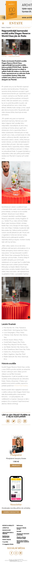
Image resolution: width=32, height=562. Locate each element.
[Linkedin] (20, 553)
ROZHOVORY (6, 530)
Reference (20, 525)
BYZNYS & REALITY (8, 525)
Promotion (8, 27)
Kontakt (19, 531)
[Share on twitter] (14, 421)
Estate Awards (6, 539)
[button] (16, 465)
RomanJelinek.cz (14, 560)
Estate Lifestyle (12, 56)
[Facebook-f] (11, 553)
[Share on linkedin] (25, 421)
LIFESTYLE (5, 528)
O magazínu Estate (7, 544)
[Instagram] (16, 553)
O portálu (5, 542)
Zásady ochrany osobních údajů (21, 538)
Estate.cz (3, 27)
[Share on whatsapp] (19, 421)
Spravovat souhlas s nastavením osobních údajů (23, 542)
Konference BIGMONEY (6, 537)
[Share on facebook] (8, 421)
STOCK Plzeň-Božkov (21, 385)
